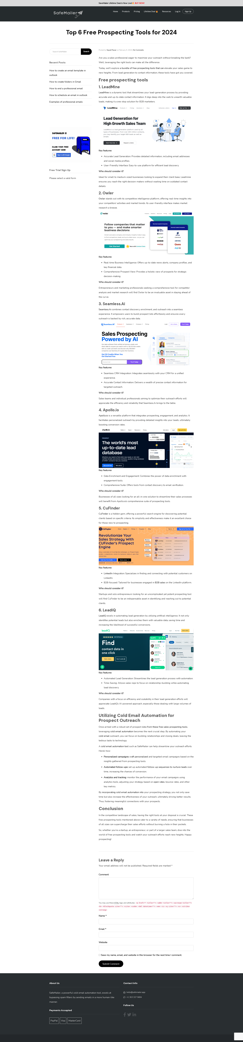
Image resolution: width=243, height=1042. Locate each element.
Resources (166, 11)
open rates (159, 781)
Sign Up (188, 11)
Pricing (137, 11)
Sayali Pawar (111, 50)
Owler (102, 198)
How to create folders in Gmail (65, 81)
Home (115, 11)
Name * (103, 915)
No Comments (138, 50)
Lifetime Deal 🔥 (151, 11)
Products (126, 11)
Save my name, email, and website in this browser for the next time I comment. (141, 955)
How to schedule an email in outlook (68, 95)
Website (103, 942)
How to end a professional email (66, 88)
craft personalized (139, 756)
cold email (104, 735)
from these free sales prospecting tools (167, 726)
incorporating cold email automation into (123, 792)
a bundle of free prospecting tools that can (142, 68)
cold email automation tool (115, 746)
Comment (104, 874)
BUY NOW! (139, 3)
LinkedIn (108, 573)
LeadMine (104, 92)
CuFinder (103, 513)
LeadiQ (102, 615)
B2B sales (160, 582)
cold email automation (122, 731)
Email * (102, 929)
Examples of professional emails (66, 101)
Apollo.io (103, 415)
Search (86, 51)
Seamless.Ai (105, 309)
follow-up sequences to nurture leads (167, 767)
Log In (177, 11)
